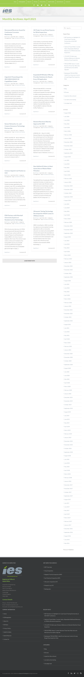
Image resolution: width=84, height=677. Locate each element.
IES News (5, 624)
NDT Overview (48, 567)
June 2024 (67, 207)
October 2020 (67, 361)
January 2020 (67, 393)
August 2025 (67, 156)
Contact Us (6, 639)
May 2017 (66, 510)
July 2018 (66, 459)
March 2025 (67, 175)
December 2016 (68, 528)
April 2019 (67, 426)
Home (5, 613)
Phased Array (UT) (49, 585)
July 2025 (66, 160)
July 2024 (66, 204)
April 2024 (67, 215)
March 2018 (67, 474)
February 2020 (68, 390)
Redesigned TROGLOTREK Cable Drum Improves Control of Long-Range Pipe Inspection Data (61, 637)
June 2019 (67, 419)
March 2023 (67, 255)
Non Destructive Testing (19, 38)
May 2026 (66, 124)
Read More (7, 67)
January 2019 (67, 437)
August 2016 (67, 536)
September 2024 (68, 196)
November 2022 (68, 269)
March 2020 (67, 386)
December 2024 (68, 186)
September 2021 (68, 320)
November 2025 (68, 145)
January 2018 (67, 481)
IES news (66, 92)
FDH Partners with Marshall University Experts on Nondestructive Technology (14, 217)
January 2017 (67, 525)
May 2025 (66, 167)
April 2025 (67, 171)
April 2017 (67, 514)
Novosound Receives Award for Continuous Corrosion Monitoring (15, 32)
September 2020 (68, 364)
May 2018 (66, 466)
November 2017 (68, 488)
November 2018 (68, 444)
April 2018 (67, 470)
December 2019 (68, 397)
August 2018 (67, 455)
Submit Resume (7, 635)
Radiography (47, 589)
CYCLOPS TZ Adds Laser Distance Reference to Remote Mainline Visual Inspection (72, 58)
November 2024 (68, 189)
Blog (65, 88)
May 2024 (66, 211)
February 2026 (68, 134)
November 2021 (68, 313)
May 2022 (66, 291)
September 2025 (68, 153)
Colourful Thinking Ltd (23, 673)
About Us (5, 621)
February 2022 (68, 302)
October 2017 (67, 492)
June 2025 (67, 164)
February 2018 (68, 477)
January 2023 (67, 262)
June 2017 (67, 507)
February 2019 (68, 434)
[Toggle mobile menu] (81, 10)
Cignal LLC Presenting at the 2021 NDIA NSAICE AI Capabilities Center (14, 79)
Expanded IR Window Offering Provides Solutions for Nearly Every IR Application (43, 77)
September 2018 (68, 452)
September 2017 (68, 496)
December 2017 (68, 485)
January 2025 (67, 182)
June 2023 (67, 244)
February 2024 (68, 222)
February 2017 (68, 521)
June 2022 (67, 288)
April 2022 (67, 295)
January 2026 (67, 138)
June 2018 (67, 463)
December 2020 (68, 353)
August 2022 (67, 280)
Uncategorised (68, 103)
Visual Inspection (48, 570)
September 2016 (68, 532)
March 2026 (67, 131)
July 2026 (66, 116)
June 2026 (67, 120)
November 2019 (68, 401)
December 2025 (68, 142)
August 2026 (67, 113)
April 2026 (67, 127)
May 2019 (66, 423)
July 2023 (66, 240)
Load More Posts (29, 260)
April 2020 (67, 382)
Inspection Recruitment (70, 96)
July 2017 (66, 503)
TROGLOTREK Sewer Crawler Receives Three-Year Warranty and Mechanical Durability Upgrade (60, 631)
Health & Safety (7, 632)
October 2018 (67, 448)
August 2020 (67, 368)
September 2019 (68, 408)
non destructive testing (70, 99)
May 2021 (66, 335)
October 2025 (67, 149)
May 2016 (66, 543)
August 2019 (67, 412)
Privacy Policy (7, 628)
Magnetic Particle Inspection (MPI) (53, 574)
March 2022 (67, 299)
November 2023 (68, 229)
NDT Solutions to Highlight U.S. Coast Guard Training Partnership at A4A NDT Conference (61, 614)
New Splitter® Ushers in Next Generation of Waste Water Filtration (43, 168)
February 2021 (68, 346)
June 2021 (67, 331)
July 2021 (66, 328)
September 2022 (68, 277)
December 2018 (68, 441)
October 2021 (67, 317)
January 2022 (67, 306)
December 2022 (68, 266)
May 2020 (66, 379)
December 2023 (68, 226)
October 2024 (67, 193)
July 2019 (66, 415)
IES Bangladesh (7, 617)
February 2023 (68, 258)
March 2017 (67, 517)
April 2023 (67, 251)
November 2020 (68, 357)
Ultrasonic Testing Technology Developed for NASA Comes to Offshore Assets (43, 213)
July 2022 (66, 284)
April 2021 (67, 339)
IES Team (8, 36)
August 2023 (67, 237)
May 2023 (66, 248)
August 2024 (67, 200)
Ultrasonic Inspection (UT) (51, 581)
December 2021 (68, 310)
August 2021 (67, 324)
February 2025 (68, 178)
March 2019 (67, 430)
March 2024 (67, 218)
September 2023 (68, 233)
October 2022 (67, 273)
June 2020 (67, 375)
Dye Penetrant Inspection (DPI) (52, 578)
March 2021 (67, 342)
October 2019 (67, 404)
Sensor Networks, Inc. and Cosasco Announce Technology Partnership (15, 126)
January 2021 (67, 350)
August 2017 (67, 499)
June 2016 (67, 539)
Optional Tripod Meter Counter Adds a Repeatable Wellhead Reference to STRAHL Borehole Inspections (62, 620)
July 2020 (66, 372)
